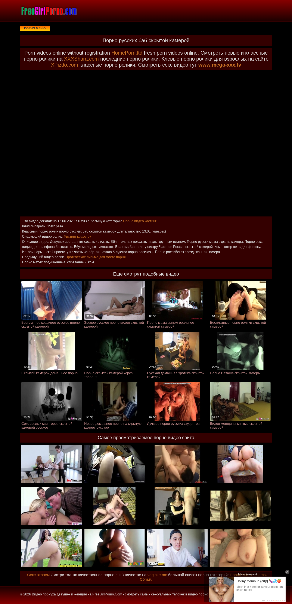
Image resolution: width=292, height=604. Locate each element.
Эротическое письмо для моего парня (95, 257)
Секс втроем (38, 575)
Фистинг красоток (77, 236)
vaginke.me (157, 575)
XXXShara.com (81, 59)
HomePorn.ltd (126, 53)
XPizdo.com (64, 65)
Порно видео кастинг (139, 221)
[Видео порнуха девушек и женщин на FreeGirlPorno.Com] (49, 10)
